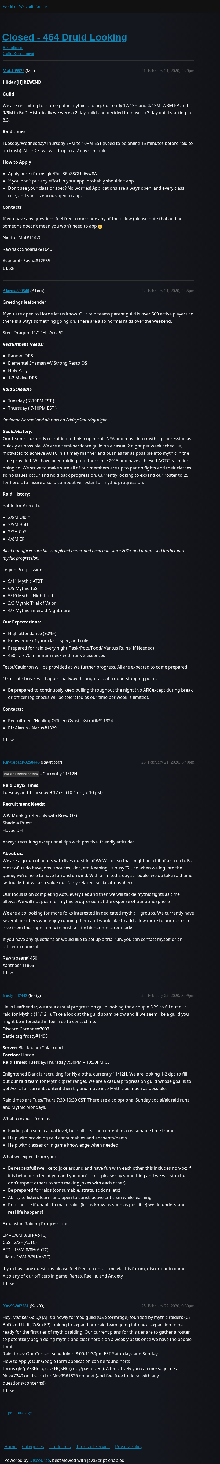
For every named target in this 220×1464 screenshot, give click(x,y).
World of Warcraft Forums (25, 6)
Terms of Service (93, 1447)
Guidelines (60, 1447)
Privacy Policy (128, 1447)
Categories (33, 1447)
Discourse (40, 1460)
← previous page (17, 1413)
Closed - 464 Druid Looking (64, 37)
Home (10, 1447)
